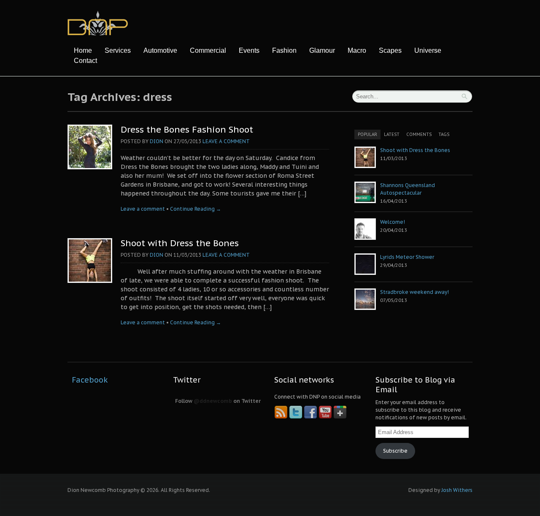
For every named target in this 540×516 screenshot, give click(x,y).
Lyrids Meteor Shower (407, 257)
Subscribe (395, 451)
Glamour (322, 50)
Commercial (208, 50)
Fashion (284, 50)
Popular (367, 134)
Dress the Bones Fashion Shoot (187, 129)
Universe (427, 50)
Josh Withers (456, 490)
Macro (357, 50)
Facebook (90, 380)
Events (249, 50)
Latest (392, 134)
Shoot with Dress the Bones (180, 243)
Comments (419, 134)
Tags (443, 134)
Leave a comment (226, 141)
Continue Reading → (195, 209)
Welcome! (392, 222)
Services (118, 50)
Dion (156, 141)
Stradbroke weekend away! (414, 292)
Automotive (160, 50)
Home (83, 50)
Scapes (390, 50)
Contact (85, 60)
